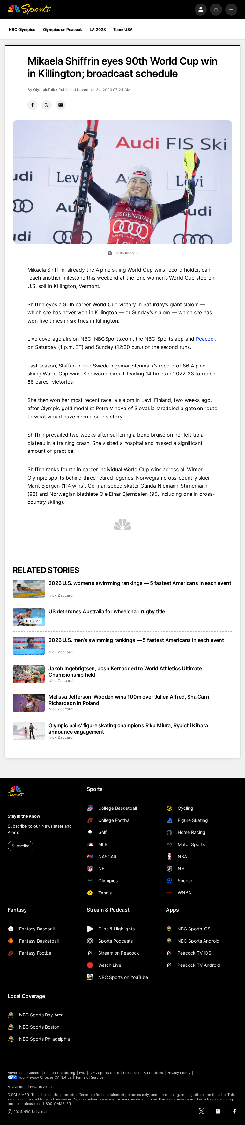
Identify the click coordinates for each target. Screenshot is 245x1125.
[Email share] (61, 105)
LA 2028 (98, 29)
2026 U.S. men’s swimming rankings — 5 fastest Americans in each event (136, 640)
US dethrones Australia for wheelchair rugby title (106, 611)
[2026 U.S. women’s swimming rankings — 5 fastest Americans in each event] (29, 589)
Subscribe (20, 846)
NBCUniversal (41, 1087)
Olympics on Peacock (62, 29)
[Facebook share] (32, 105)
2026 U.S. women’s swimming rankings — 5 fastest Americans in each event (139, 583)
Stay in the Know (24, 816)
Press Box (131, 1073)
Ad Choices (153, 1073)
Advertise (16, 1073)
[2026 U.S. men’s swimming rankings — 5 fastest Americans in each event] (29, 646)
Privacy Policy (178, 1073)
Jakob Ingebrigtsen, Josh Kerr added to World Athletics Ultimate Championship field (125, 671)
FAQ (82, 1073)
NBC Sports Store (104, 1073)
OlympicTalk (44, 89)
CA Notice (63, 1077)
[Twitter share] (46, 105)
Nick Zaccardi (60, 595)
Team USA (122, 29)
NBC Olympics (22, 29)
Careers (33, 1073)
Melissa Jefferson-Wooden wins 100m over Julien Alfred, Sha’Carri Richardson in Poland (128, 700)
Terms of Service (89, 1077)
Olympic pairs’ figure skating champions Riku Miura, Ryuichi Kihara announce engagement (128, 728)
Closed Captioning (59, 1073)
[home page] (29, 10)
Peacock (206, 339)
